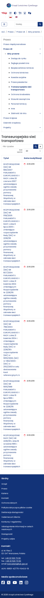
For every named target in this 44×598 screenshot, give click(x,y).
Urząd (4, 484)
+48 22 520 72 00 (13, 558)
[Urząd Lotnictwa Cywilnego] (22, 5)
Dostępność (7, 534)
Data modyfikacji (33, 158)
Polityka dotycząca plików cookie (16, 507)
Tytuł (6, 158)
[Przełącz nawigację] (4, 24)
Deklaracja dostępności (12, 512)
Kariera (4, 493)
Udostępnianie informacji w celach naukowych (17, 528)
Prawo (4, 488)
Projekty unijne (8, 538)
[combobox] (26, 24)
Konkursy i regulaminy (11, 521)
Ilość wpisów (19, 151)
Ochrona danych (9, 503)
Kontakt (5, 498)
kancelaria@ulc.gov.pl (17, 564)
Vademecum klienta (10, 517)
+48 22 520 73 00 (13, 561)
